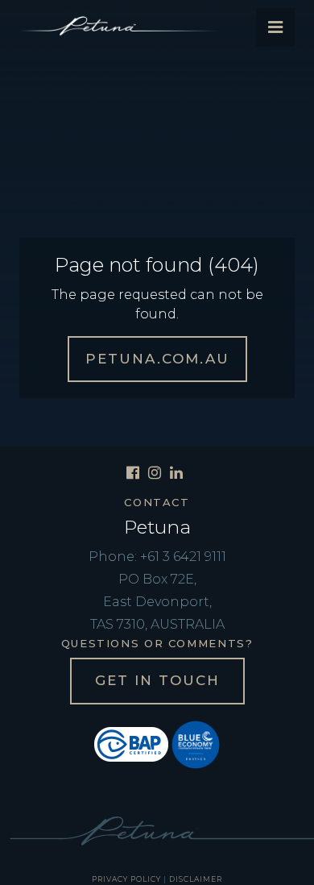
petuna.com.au (157, 359)
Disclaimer (195, 879)
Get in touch (157, 680)
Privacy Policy (126, 879)
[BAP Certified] (131, 743)
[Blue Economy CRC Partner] (195, 743)
